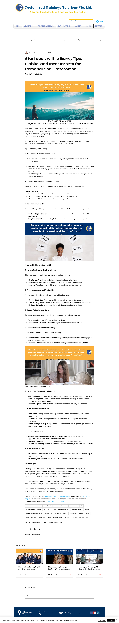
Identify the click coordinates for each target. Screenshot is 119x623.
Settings (102, 620)
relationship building (61, 513)
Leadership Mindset (56, 522)
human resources (77, 509)
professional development (80, 517)
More (93, 40)
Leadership (48, 506)
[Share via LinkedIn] (35, 529)
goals (87, 513)
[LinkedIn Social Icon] (98, 613)
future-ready (73, 506)
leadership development (33, 509)
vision (87, 509)
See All (101, 545)
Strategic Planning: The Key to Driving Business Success (89, 568)
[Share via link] (40, 529)
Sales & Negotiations (30, 40)
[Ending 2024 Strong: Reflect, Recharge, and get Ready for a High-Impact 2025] (59, 556)
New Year (42, 517)
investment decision (76, 513)
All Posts (18, 40)
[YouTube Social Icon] (94, 613)
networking (48, 513)
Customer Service (46, 40)
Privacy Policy (73, 620)
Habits (67, 517)
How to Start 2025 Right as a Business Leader (29, 568)
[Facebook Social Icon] (91, 613)
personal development (55, 517)
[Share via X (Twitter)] (30, 529)
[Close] (117, 620)
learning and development (60, 509)
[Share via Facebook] (26, 529)
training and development (34, 513)
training (46, 509)
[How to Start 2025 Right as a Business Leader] (29, 556)
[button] (101, 40)
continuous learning (60, 506)
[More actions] (93, 53)
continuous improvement (33, 506)
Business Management (62, 40)
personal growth (31, 517)
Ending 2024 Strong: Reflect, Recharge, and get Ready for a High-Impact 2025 (59, 568)
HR (81, 506)
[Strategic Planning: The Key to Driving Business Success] (89, 556)
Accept (111, 620)
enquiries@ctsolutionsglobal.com (73, 613)
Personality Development (80, 40)
